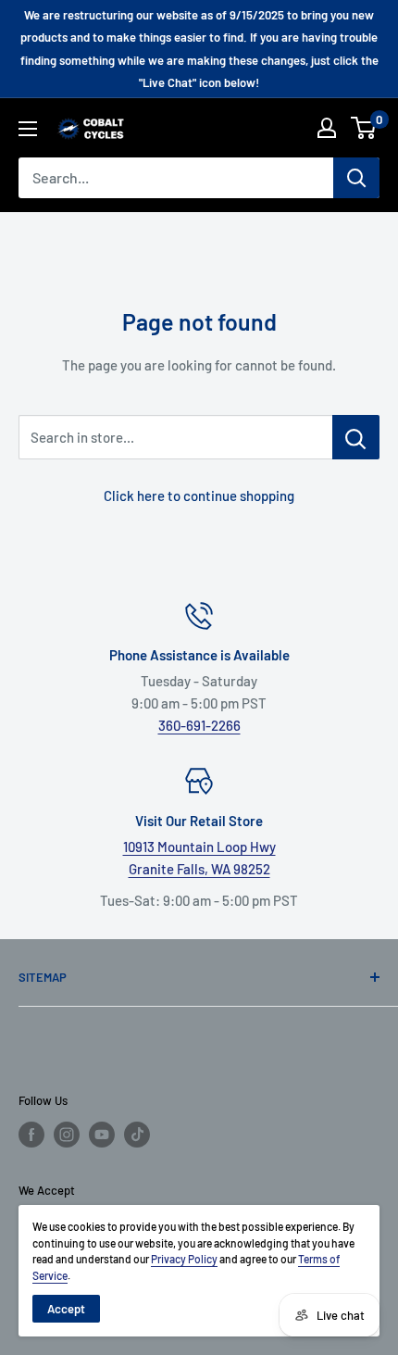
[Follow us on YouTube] (102, 1135)
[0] (364, 128)
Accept (66, 1308)
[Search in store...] (355, 437)
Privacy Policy (184, 1258)
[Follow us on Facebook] (31, 1135)
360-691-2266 (199, 725)
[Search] (356, 177)
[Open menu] (28, 128)
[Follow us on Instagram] (67, 1135)
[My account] (326, 128)
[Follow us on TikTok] (137, 1135)
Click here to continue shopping (199, 495)
